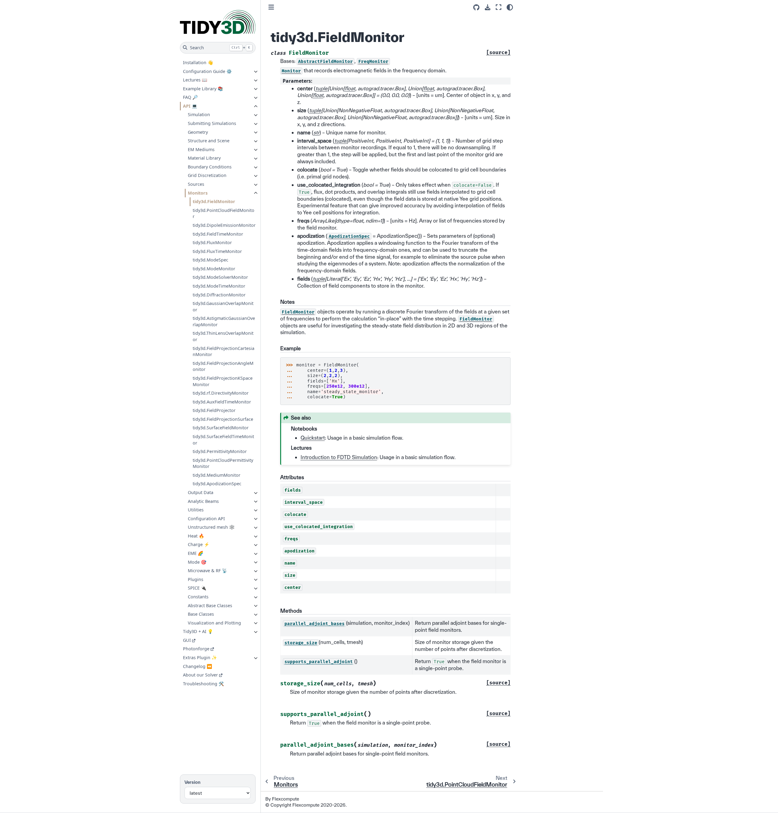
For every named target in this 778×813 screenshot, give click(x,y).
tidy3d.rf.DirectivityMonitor (221, 393)
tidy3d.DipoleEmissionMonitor (224, 225)
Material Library (204, 158)
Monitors (198, 192)
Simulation (199, 114)
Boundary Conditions (210, 167)
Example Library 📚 (203, 88)
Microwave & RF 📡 (207, 570)
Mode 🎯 (197, 562)
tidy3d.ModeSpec (210, 260)
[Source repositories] (476, 7)
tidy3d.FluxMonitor (212, 242)
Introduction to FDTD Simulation (339, 457)
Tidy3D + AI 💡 (198, 631)
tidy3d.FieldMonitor (214, 201)
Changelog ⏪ (197, 666)
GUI (187, 640)
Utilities (196, 510)
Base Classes (201, 614)
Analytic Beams (203, 501)
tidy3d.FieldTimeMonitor (218, 234)
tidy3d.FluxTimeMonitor (217, 251)
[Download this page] (487, 7)
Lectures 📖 (195, 80)
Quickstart (313, 438)
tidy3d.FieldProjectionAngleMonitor (223, 366)
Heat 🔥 (196, 536)
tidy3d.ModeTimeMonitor (219, 286)
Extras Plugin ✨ (200, 657)
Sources (196, 184)
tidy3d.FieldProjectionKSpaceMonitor (223, 381)
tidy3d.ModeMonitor (214, 269)
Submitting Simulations (212, 123)
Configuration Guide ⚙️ (207, 71)
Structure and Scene (208, 141)
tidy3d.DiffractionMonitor (219, 294)
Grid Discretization (207, 175)
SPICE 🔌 (197, 588)
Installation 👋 (198, 62)
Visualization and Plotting (214, 622)
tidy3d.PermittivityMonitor (220, 451)
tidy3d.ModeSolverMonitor (220, 277)
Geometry (198, 132)
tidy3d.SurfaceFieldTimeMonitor (223, 440)
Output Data (200, 492)
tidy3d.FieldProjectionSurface (223, 419)
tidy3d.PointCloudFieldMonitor (223, 213)
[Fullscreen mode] (498, 7)
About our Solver (200, 675)
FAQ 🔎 (190, 97)
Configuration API (206, 518)
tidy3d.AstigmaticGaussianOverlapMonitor (224, 321)
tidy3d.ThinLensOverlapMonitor (223, 336)
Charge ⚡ (198, 544)
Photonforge (196, 649)
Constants (198, 597)
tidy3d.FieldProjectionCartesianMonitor (223, 351)
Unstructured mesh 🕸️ (211, 527)
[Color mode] (509, 7)
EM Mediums (201, 149)
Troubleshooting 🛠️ (203, 683)
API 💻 (190, 106)
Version (192, 782)
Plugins (195, 579)
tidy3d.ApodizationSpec (217, 483)
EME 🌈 (195, 553)
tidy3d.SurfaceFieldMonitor (221, 428)
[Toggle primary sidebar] (271, 7)
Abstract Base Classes (210, 605)
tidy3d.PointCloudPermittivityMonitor (223, 463)
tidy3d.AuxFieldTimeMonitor (222, 401)
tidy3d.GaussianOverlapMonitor (223, 306)
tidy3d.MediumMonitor (216, 475)
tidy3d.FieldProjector (214, 410)
